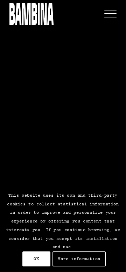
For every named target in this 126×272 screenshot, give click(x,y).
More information (79, 258)
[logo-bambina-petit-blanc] (31, 14)
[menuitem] (107, 14)
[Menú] (107, 14)
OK (36, 258)
